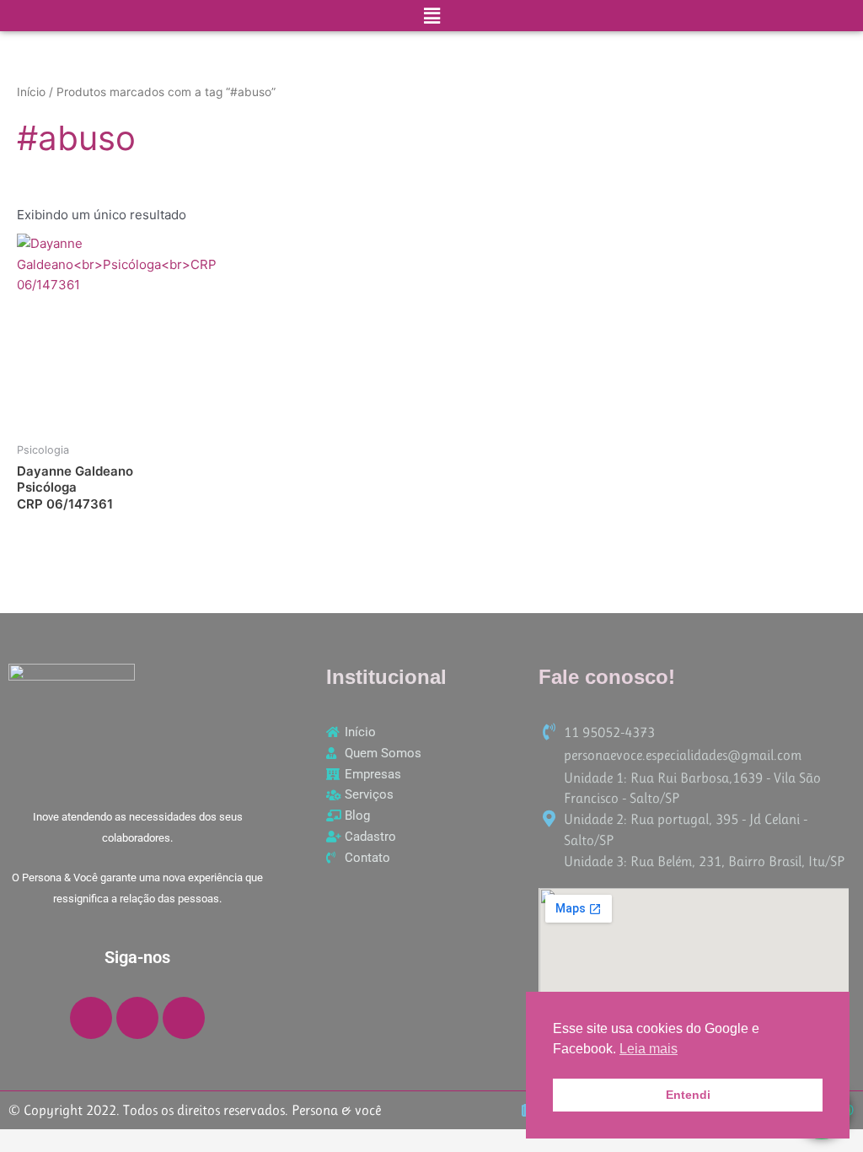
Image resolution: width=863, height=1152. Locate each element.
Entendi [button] (688, 1094)
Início (31, 92)
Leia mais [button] (648, 1049)
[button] (431, 15)
